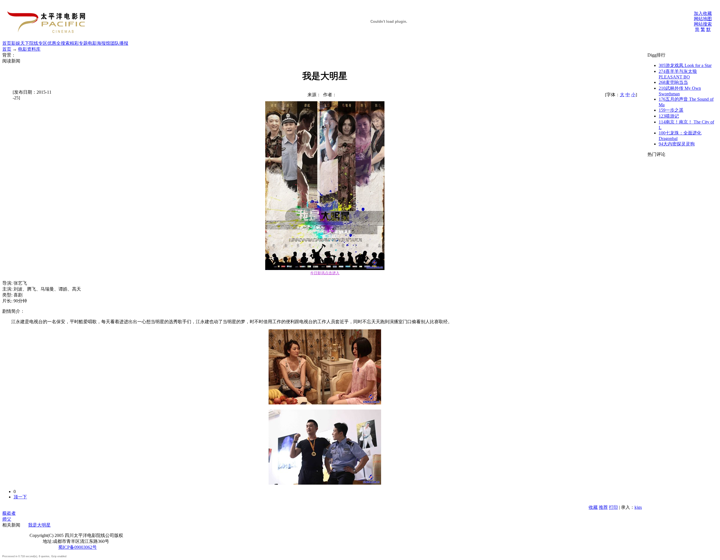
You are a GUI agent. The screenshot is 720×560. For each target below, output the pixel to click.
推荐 (603, 507)
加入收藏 (703, 13)
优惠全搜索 (58, 43)
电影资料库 (29, 49)
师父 (6, 519)
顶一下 (20, 496)
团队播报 (119, 43)
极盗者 (9, 513)
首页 (6, 43)
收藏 (593, 507)
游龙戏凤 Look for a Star (685, 65)
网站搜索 (703, 24)
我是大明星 (39, 525)
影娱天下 (20, 43)
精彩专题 (79, 43)
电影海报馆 (99, 43)
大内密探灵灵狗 (677, 143)
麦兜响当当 (673, 82)
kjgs (638, 507)
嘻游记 (669, 116)
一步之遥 (671, 110)
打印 (613, 507)
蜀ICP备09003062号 (77, 547)
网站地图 (703, 18)
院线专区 (38, 43)
